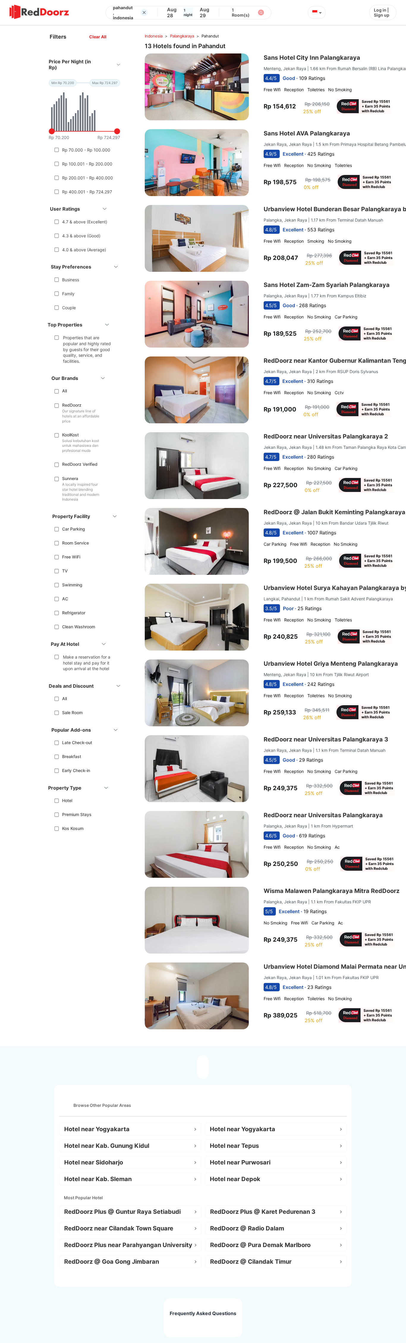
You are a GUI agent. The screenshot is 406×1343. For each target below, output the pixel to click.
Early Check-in (76, 770)
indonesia (154, 36)
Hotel (67, 800)
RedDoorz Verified (79, 464)
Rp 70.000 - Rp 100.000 (86, 149)
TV (65, 570)
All (64, 390)
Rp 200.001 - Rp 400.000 (87, 177)
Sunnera (70, 478)
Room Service (75, 542)
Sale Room (72, 712)
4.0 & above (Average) (84, 249)
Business (70, 279)
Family (68, 293)
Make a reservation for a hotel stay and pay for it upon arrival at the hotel (86, 662)
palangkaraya (182, 36)
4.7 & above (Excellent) (84, 221)
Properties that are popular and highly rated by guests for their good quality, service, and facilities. (87, 349)
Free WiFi (71, 556)
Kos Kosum (73, 828)
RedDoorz (71, 405)
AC (65, 598)
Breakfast (71, 756)
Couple (69, 307)
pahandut (210, 36)
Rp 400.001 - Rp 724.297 (87, 191)
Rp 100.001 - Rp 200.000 (87, 163)
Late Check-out (77, 742)
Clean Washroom (78, 626)
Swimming (72, 584)
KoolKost (70, 434)
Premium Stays (77, 814)
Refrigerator (73, 612)
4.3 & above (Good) (81, 235)
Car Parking (73, 528)
